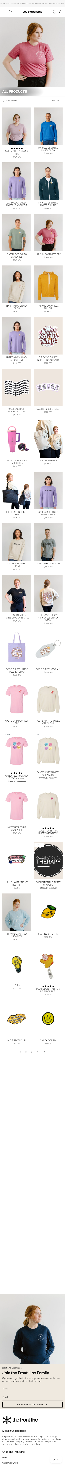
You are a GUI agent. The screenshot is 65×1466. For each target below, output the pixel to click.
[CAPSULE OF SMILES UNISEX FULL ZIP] (48, 181)
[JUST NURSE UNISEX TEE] (48, 542)
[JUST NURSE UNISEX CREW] (16, 542)
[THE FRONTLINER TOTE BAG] (16, 490)
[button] (10, 12)
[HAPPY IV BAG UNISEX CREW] (16, 284)
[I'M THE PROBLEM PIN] (16, 1019)
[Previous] (9, 1051)
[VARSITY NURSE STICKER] (48, 387)
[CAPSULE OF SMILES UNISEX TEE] (16, 232)
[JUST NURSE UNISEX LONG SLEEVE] (48, 490)
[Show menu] (4, 12)
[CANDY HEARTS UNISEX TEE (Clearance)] (16, 751)
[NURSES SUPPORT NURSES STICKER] (16, 387)
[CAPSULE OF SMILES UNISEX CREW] (48, 126)
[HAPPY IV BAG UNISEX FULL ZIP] (48, 284)
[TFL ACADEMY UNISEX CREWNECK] (16, 912)
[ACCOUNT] (54, 12)
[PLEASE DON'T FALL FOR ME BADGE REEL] (48, 964)
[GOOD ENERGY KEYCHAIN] (48, 647)
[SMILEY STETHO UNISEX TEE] (16, 126)
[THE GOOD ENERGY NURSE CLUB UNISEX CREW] (48, 593)
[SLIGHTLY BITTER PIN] (48, 912)
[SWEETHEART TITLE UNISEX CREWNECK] (48, 806)
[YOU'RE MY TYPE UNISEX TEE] (16, 699)
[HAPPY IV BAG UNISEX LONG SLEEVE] (16, 336)
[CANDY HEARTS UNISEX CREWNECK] (48, 751)
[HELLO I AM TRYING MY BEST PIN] (16, 860)
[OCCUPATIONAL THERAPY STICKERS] (48, 860)
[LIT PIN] (16, 964)
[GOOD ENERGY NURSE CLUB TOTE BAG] (16, 647)
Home (4, 1457)
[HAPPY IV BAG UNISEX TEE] (48, 232)
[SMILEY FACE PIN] (48, 1019)
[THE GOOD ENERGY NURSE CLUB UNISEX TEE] (16, 593)
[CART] (61, 12)
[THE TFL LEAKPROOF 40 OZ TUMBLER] (16, 439)
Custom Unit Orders (10, 1463)
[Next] (55, 1051)
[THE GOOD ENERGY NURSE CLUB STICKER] (48, 336)
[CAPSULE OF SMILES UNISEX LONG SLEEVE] (16, 181)
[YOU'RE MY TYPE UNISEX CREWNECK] (48, 699)
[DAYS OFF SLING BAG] (48, 439)
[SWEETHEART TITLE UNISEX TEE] (16, 806)
